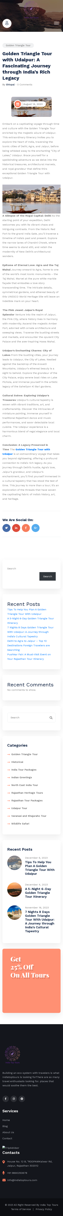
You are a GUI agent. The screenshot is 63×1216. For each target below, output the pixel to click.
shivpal (10, 84)
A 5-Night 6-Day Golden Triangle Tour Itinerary (38, 892)
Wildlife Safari (20, 823)
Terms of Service (21, 1209)
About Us (8, 1132)
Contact (7, 1138)
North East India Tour (24, 785)
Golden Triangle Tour (18, 45)
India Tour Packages (23, 769)
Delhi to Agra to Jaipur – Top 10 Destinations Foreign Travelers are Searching (28, 645)
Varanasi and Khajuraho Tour (28, 815)
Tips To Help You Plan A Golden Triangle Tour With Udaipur (40, 868)
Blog (5, 1126)
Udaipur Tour (19, 808)
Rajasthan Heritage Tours (27, 792)
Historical (17, 761)
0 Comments (24, 84)
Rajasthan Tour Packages (26, 800)
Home (6, 1120)
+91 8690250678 (17, 1172)
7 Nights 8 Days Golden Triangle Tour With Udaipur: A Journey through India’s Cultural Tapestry (30, 632)
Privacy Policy (44, 1209)
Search (11, 568)
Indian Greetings (21, 777)
